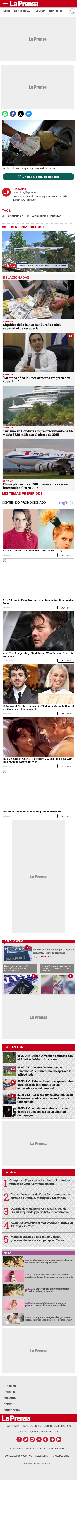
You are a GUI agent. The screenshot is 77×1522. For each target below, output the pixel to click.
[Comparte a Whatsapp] (5, 114)
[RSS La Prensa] (59, 1439)
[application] (38, 251)
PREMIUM (10, 1398)
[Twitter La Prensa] (26, 1439)
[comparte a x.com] (21, 114)
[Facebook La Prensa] (19, 1439)
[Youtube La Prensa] (39, 1439)
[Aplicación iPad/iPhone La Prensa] (46, 1439)
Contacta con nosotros (18, 1456)
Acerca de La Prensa (22, 1448)
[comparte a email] (28, 114)
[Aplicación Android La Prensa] (52, 1439)
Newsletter (42, 1456)
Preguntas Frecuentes (37, 1463)
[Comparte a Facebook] (13, 114)
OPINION (9, 1404)
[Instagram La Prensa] (32, 1439)
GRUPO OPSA (12, 1410)
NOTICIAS (10, 1386)
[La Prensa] (16, 1418)
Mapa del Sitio (61, 1456)
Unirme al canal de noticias (40, 176)
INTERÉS (9, 1392)
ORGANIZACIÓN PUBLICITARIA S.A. (38, 1431)
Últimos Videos (44, 956)
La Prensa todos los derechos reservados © (38, 1426)
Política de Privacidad (50, 1448)
